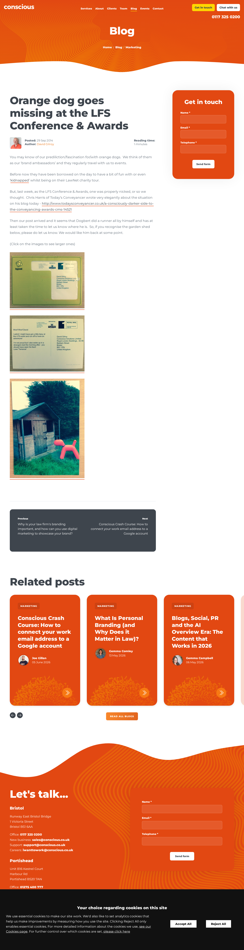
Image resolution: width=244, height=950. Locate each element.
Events (144, 8)
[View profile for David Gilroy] (15, 143)
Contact (158, 8)
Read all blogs (122, 716)
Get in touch (203, 7)
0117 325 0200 (226, 16)
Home (107, 47)
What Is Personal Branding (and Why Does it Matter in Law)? (119, 628)
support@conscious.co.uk (44, 845)
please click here (116, 931)
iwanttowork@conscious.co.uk (48, 850)
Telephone (187, 142)
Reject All (218, 924)
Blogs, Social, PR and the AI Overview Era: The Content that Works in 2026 (197, 632)
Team (123, 8)
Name (184, 112)
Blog (134, 8)
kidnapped (19, 180)
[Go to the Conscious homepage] (33, 6)
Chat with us (228, 7)
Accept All (183, 924)
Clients (112, 8)
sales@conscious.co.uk (51, 840)
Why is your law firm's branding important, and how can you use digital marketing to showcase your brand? (47, 528)
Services (86, 8)
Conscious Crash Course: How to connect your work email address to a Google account (119, 528)
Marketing (133, 47)
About (99, 8)
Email (184, 127)
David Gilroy (45, 144)
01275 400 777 (31, 887)
